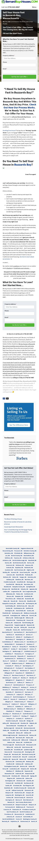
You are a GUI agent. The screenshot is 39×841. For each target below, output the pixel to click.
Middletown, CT (30, 663)
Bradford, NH (10, 764)
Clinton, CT (18, 666)
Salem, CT (6, 699)
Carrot (31, 838)
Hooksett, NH (17, 757)
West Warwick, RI (28, 800)
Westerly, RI (5, 821)
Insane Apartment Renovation (13, 527)
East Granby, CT (23, 649)
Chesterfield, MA (21, 611)
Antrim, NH (17, 747)
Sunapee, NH (29, 793)
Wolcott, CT (8, 685)
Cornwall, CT (32, 661)
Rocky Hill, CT (24, 647)
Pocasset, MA (18, 551)
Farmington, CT (20, 644)
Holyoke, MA (24, 589)
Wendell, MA (7, 587)
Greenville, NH (8, 750)
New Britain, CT (20, 635)
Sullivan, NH (27, 733)
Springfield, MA (30, 587)
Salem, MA (15, 577)
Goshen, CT (30, 658)
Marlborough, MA (19, 618)
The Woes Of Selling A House (13, 519)
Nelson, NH (19, 733)
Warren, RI (19, 800)
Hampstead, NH (29, 773)
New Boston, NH (20, 745)
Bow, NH (24, 757)
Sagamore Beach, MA (27, 548)
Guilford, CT (20, 682)
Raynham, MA (19, 567)
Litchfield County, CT (30, 651)
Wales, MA (6, 601)
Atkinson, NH (25, 776)
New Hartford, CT (7, 632)
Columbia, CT (19, 706)
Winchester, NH (14, 723)
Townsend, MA (8, 627)
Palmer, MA (19, 594)
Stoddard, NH (14, 730)
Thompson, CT (28, 711)
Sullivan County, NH (17, 790)
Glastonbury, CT (10, 639)
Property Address (9, 56)
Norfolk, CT (13, 661)
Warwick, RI (11, 802)
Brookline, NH (10, 738)
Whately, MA (19, 584)
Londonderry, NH (15, 769)
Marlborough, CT (18, 651)
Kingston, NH (11, 778)
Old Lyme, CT (29, 694)
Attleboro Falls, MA (28, 558)
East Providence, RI (12, 812)
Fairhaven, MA (20, 565)
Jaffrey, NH (5, 723)
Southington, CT (29, 637)
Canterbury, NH (20, 761)
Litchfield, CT (9, 654)
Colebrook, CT (23, 661)
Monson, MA (10, 596)
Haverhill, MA (20, 575)
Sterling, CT (25, 716)
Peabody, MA (29, 575)
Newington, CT (20, 639)
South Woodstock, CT (29, 714)
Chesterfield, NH (11, 726)
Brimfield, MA (28, 596)
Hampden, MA (19, 596)
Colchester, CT (10, 694)
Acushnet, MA (9, 570)
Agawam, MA (33, 589)
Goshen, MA (30, 611)
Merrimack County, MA (28, 754)
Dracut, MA (30, 620)
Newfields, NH (8, 788)
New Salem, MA (28, 584)
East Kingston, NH (28, 785)
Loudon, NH (31, 757)
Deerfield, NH (19, 783)
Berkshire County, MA (30, 551)
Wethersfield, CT (10, 644)
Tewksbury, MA (21, 620)
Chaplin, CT (33, 716)
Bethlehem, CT (21, 658)
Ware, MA (31, 606)
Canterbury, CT (6, 716)
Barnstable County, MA (12, 548)
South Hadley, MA (10, 606)
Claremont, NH (29, 790)
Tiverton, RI (30, 807)
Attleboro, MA (7, 560)
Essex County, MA (25, 572)
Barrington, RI (10, 800)
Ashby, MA (9, 630)
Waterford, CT (19, 692)
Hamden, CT (16, 678)
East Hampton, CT (28, 666)
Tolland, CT (30, 702)
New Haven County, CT (18, 675)
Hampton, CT (10, 718)
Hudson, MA (9, 623)
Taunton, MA (17, 558)
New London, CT (31, 690)
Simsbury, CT (30, 644)
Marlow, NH (11, 733)
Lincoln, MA (31, 627)
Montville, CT (10, 692)
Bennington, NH (29, 752)
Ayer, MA (16, 627)
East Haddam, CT (30, 668)
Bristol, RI (30, 797)
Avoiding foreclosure (9, 131)
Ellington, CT (9, 702)
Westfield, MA (15, 589)
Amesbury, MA (32, 577)
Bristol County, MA (16, 555)
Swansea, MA (29, 565)
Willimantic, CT (30, 709)
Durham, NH (31, 788)
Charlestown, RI (25, 821)
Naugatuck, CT (20, 680)
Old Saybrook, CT (9, 668)
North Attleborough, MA (20, 560)
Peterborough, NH (8, 745)
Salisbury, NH (19, 764)
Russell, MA (14, 601)
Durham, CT (15, 670)
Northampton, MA (31, 603)
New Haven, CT (31, 675)
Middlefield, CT (30, 673)
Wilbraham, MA (10, 594)
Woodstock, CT (16, 714)
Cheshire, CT (30, 680)
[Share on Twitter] (7, 398)
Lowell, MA (6, 615)
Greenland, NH (17, 785)
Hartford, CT (10, 635)
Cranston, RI (7, 809)
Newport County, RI (21, 805)
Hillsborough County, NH (10, 735)
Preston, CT (31, 697)
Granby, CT (14, 649)
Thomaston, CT (19, 654)
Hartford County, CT (27, 630)
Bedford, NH (6, 740)
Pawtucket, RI (16, 809)
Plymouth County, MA (9, 656)
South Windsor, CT (7, 642)
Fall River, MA (9, 558)
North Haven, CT (11, 682)
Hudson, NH (29, 738)
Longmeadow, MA (16, 591)
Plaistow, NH (6, 776)
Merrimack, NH (20, 738)
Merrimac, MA (29, 579)
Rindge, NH (30, 721)
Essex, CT (33, 670)
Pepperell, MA (9, 625)
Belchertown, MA (22, 606)
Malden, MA (24, 615)
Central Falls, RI (27, 817)
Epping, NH (33, 776)
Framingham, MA (15, 615)
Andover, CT (28, 706)
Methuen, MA (7, 577)
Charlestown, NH (20, 793)
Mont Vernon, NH (27, 747)
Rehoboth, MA (28, 567)
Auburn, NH (28, 778)
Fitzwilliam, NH (21, 726)
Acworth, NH (29, 795)
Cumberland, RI (29, 814)
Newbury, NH (30, 761)
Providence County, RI (28, 809)
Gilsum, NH (33, 730)
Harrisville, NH (24, 730)
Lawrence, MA (11, 575)
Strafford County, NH (20, 788)
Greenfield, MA (21, 582)
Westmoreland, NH (29, 728)
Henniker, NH (6, 759)
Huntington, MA (9, 611)
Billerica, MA (9, 618)
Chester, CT (7, 675)
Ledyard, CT (20, 694)
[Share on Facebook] (4, 398)
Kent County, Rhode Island (23, 802)
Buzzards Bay (22, 165)
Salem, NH (32, 766)
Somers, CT (32, 699)
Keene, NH (22, 721)
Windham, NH (19, 771)
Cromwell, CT (9, 666)
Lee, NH (8, 790)
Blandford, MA (31, 601)
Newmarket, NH (9, 773)
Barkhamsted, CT (10, 658)
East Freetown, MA (19, 570)
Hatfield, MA (29, 608)
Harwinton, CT (31, 656)
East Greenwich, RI (8, 805)
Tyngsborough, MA (19, 625)
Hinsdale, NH (24, 723)
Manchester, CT (10, 637)
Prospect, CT (30, 685)
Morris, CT (6, 661)
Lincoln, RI (19, 817)
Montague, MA (31, 582)
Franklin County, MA (9, 582)
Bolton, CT (10, 706)
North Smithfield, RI (8, 819)
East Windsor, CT (32, 642)
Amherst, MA (20, 603)
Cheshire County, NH (12, 721)
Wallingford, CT (10, 680)
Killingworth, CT (9, 673)
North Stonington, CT (19, 697)
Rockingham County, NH (11, 766)
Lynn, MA (33, 572)
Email (5, 69)
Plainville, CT (33, 647)
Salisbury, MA (10, 579)
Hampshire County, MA (9, 603)
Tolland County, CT (20, 702)
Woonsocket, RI (19, 814)
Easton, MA (8, 563)
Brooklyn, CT (7, 714)
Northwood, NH (28, 783)
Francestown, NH (19, 752)
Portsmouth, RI (10, 807)
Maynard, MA (30, 625)
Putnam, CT (19, 711)
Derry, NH (5, 769)
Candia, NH (8, 785)
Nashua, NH (32, 735)
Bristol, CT (29, 635)
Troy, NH (30, 726)
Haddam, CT (6, 670)
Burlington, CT (7, 651)
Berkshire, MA (9, 553)
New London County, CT (18, 690)
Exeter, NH (33, 769)
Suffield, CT (6, 649)
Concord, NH (7, 757)
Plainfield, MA (7, 613)
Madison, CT (29, 682)
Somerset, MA (10, 565)
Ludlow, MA (6, 591)
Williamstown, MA (29, 553)
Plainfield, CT (10, 711)
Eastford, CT (28, 718)
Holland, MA (20, 599)
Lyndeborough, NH (29, 750)
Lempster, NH (10, 795)
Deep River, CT (20, 673)
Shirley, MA (23, 627)
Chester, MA (22, 601)
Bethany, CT (16, 687)
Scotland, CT (19, 718)
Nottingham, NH (10, 781)
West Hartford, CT (31, 632)
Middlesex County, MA (30, 613)
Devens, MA (16, 630)
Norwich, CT (6, 690)
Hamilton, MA (19, 579)
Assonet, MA (14, 572)
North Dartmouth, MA (19, 563)
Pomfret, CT (16, 716)
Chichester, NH (10, 761)
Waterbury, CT (7, 678)
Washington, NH (19, 795)
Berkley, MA (6, 572)
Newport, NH (9, 793)
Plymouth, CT (22, 656)
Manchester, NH (23, 735)
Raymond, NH (29, 771)
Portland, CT (19, 668)
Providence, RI (9, 814)
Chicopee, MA (6, 589)
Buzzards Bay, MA (8, 551)
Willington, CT (32, 704)
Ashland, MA (17, 623)
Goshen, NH (9, 797)
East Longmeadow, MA (29, 591)
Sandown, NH (20, 778)
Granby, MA (9, 608)
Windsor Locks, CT (20, 642)
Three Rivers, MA (10, 599)
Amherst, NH (11, 742)
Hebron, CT (23, 704)
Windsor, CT (30, 639)
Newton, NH (23, 766)
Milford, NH (24, 740)
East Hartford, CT (19, 632)
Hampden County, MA (18, 587)
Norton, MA (30, 563)
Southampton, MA (19, 608)
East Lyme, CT (29, 692)
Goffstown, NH (15, 740)
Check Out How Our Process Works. (20, 106)
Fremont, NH (9, 783)
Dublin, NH (6, 730)
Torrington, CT (29, 654)
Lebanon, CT (8, 697)
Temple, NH (7, 754)
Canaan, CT (7, 663)
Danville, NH (30, 781)
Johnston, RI (10, 817)
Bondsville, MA (29, 599)
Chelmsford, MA (10, 620)
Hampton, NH (25, 769)
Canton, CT (33, 649)
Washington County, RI (30, 819)
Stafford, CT (15, 704)
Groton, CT (33, 687)
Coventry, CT (6, 704)
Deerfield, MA (10, 584)
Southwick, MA (28, 594)
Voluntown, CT (23, 699)
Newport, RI (32, 805)
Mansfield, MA (32, 560)
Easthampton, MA (17, 613)
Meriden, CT (24, 678)
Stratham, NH (16, 776)
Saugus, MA (23, 577)
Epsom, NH (15, 759)
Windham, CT (21, 709)
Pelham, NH (32, 740)
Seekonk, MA (10, 567)
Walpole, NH (33, 723)
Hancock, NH (8, 752)
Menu (34, 7)
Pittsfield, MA (18, 553)
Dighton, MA (30, 570)
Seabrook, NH (20, 773)
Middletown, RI (20, 807)
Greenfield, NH (18, 750)
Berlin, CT (15, 647)
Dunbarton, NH (31, 759)
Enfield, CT (19, 637)
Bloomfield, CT (6, 647)
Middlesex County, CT (18, 663)
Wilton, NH (10, 747)
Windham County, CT (10, 709)
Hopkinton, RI (15, 821)
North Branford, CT (19, 685)
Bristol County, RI (20, 797)
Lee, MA (7, 555)
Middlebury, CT (7, 687)
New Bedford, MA (29, 555)
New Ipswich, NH (31, 745)
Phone (5, 62)
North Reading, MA (27, 623)
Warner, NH (23, 759)
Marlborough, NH (9, 728)
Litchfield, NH (28, 742)
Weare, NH (19, 742)
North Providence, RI (26, 812)
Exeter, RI (34, 821)
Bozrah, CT (14, 699)
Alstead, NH (19, 728)
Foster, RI (19, 819)
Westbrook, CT (24, 670)
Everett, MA (32, 615)
